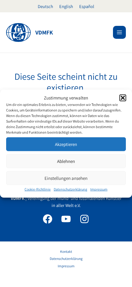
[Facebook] (47, 218)
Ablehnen (66, 161)
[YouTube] (66, 218)
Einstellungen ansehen (66, 178)
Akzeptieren (66, 144)
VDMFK (44, 32)
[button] (123, 98)
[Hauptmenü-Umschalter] (119, 32)
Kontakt (66, 251)
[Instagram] (84, 218)
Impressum (98, 189)
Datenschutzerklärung (70, 189)
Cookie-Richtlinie (38, 189)
